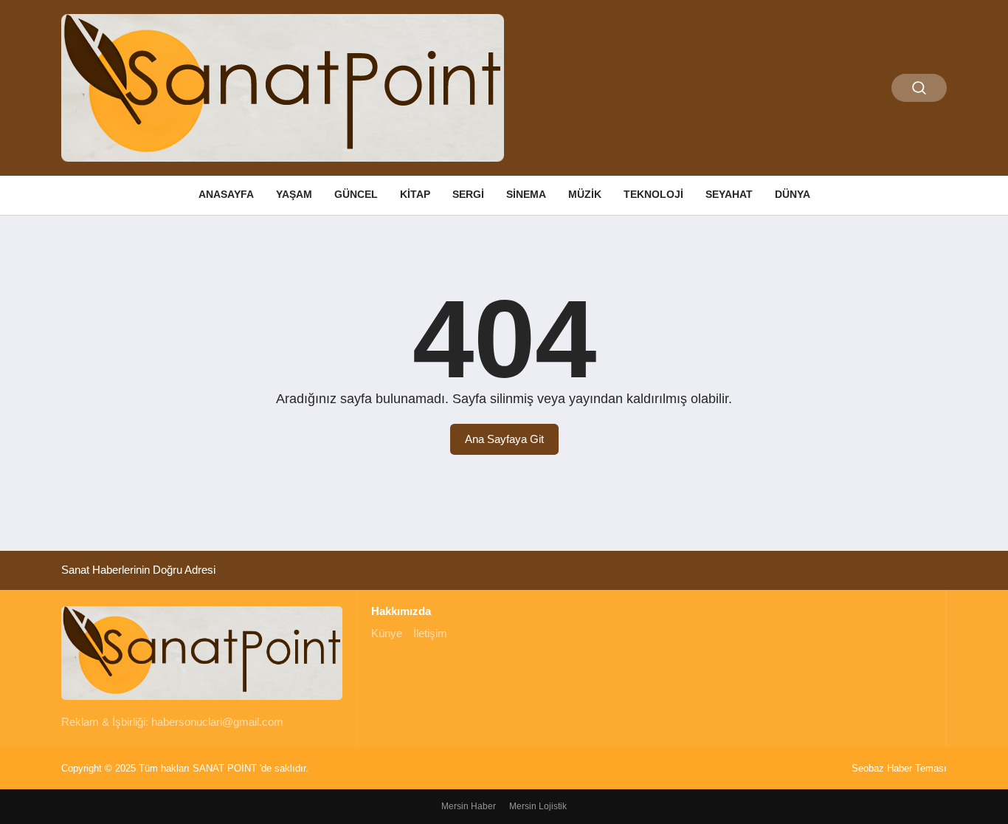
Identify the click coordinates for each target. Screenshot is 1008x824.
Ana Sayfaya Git (504, 439)
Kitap (415, 194)
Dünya (792, 194)
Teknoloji (653, 194)
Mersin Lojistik (538, 806)
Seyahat (729, 194)
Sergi (468, 194)
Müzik (584, 194)
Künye (386, 633)
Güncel (356, 194)
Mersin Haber (468, 806)
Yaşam (294, 194)
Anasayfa (226, 194)
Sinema (526, 194)
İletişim (430, 633)
